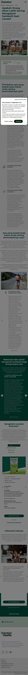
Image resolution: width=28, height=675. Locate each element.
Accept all (18, 121)
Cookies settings (8, 121)
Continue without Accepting (20, 99)
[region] (14, 111)
